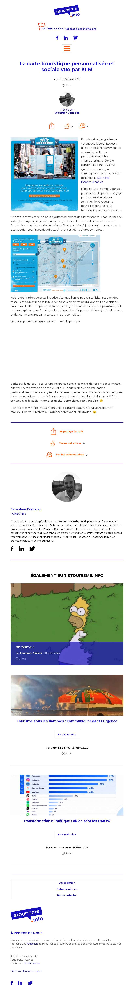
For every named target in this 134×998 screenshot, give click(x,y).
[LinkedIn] (66, 38)
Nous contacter (67, 895)
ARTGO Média (32, 963)
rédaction (32, 943)
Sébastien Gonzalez (26, 509)
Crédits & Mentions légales (26, 971)
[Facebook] (57, 38)
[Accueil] (67, 6)
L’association (67, 882)
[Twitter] (75, 38)
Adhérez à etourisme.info (80, 29)
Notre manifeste (67, 889)
